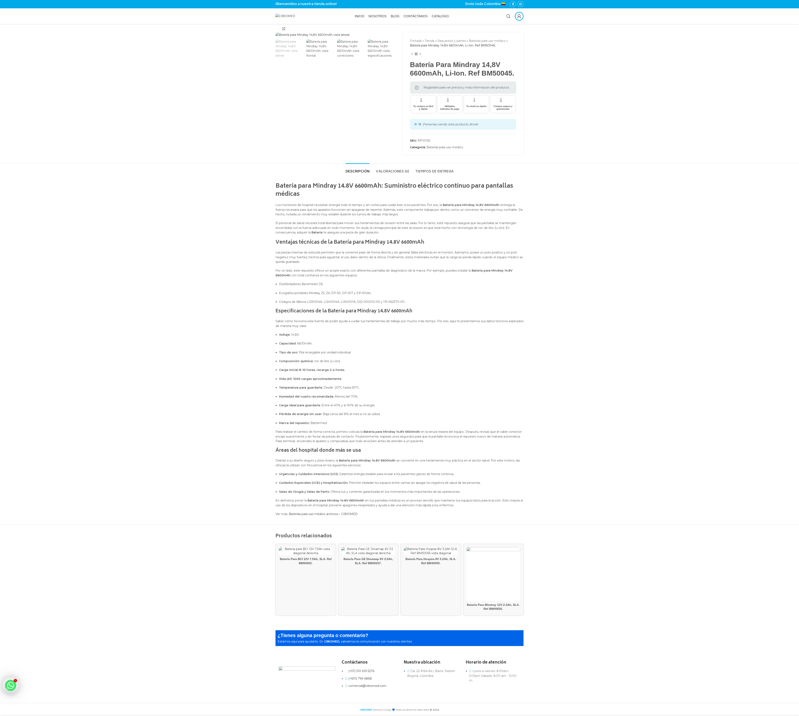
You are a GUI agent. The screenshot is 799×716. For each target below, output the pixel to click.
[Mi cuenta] (519, 16)
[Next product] (420, 54)
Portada (416, 41)
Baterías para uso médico (487, 41)
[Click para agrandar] (284, 29)
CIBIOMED (366, 709)
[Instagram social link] (520, 4)
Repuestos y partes (451, 41)
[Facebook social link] (513, 4)
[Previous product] (412, 54)
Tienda (429, 41)
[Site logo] (285, 16)
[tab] (358, 169)
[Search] (508, 16)
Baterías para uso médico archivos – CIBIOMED (323, 514)
